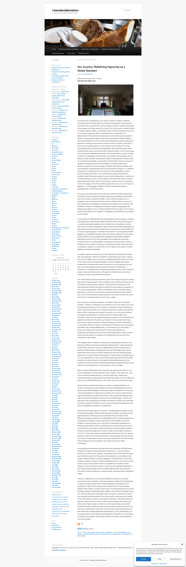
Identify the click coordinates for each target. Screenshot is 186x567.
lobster (60, 509)
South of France (57, 236)
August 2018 (55, 315)
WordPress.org (56, 529)
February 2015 (56, 368)
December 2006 (56, 456)
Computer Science (57, 152)
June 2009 (55, 426)
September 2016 (57, 342)
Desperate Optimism (58, 53)
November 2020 (56, 291)
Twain (57, 516)
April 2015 (55, 364)
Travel (54, 240)
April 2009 (55, 428)
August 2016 (55, 344)
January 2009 (56, 434)
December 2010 (56, 411)
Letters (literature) (57, 191)
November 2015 (56, 354)
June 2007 (55, 452)
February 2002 (56, 487)
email (64, 504)
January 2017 (56, 338)
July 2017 (55, 332)
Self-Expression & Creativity (60, 228)
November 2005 (56, 475)
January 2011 (56, 409)
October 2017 (56, 327)
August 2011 (55, 405)
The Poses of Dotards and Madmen (69, 49)
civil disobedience (122, 532)
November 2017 (56, 325)
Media (54, 197)
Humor (54, 183)
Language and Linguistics (60, 189)
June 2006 (55, 467)
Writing (54, 248)
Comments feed (56, 527)
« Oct (55, 273)
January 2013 (56, 389)
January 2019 (56, 307)
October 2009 (56, 420)
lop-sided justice (116, 534)
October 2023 (56, 280)
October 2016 (56, 340)
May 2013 (54, 387)
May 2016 (54, 348)
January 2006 (56, 473)
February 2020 (56, 299)
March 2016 (55, 350)
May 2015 (54, 362)
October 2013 (56, 381)
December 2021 (56, 282)
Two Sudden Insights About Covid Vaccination (58, 96)
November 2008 (56, 438)
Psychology (55, 222)
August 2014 (55, 377)
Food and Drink (56, 172)
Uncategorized (56, 242)
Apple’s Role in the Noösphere (90, 49)
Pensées (54, 209)
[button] (182, 544)
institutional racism (106, 534)
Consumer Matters (57, 154)
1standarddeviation (65, 10)
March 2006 (55, 469)
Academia (55, 140)
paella (53, 513)
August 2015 (55, 358)
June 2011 (55, 407)
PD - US (57, 513)
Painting (54, 207)
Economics (55, 164)
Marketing (55, 195)
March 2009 (55, 430)
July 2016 (55, 346)
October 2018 (56, 311)
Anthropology (56, 142)
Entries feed (55, 525)
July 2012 (55, 395)
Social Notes (55, 234)
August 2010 (55, 416)
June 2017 (55, 334)
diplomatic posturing (94, 534)
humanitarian (55, 506)
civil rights (85, 534)
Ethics (98, 532)
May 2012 (54, 399)
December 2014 (56, 372)
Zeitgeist (54, 250)
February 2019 (56, 305)
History (54, 181)
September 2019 (57, 301)
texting (54, 516)
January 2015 (56, 370)
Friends (54, 176)
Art (53, 144)
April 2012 (55, 401)
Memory (54, 203)
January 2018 (56, 321)
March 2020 (55, 297)
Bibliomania (55, 70)
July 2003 (55, 485)
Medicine (54, 199)
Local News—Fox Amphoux (60, 193)
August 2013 (55, 383)
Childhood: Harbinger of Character (111, 49)
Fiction (54, 170)
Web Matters (55, 246)
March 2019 (55, 303)
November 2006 (56, 458)
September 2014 (57, 375)
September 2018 (57, 313)
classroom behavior (63, 499)
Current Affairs (91, 532)
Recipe (54, 224)
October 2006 (56, 461)
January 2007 (56, 454)
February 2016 (56, 352)
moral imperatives (127, 534)
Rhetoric (54, 226)
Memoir (54, 201)
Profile (54, 217)
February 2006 (56, 471)
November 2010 (56, 413)
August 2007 (55, 448)
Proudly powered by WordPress (97, 560)
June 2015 (55, 360)
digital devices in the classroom (60, 502)
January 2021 (56, 289)
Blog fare (54, 146)
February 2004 (56, 483)
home (54, 49)
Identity (54, 185)
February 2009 (56, 432)
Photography (56, 213)
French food (55, 174)
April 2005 (55, 479)
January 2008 (56, 444)
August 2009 (55, 422)
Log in (54, 523)
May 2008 (54, 442)
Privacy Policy (163, 563)
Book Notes (55, 148)
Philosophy (55, 211)
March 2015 (55, 366)
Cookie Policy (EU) (83, 53)
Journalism (55, 187)
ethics (67, 504)
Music (54, 205)
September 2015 (57, 356)
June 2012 (55, 397)
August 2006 (55, 463)
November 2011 (56, 403)
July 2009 (55, 424)
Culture (85, 532)
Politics (102, 532)
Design (54, 162)
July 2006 (55, 465)
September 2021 (57, 284)
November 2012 (56, 393)
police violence (82, 536)
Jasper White (55, 509)
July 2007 (55, 450)
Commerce (55, 150)
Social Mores (108, 532)
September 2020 (57, 293)
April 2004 (55, 481)
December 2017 (56, 323)
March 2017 (55, 336)
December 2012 (56, 391)
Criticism (54, 156)
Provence (55, 219)
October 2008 (56, 440)
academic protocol (56, 494)
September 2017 (57, 330)
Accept (143, 559)
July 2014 (55, 379)
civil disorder (65, 497)
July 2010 (55, 418)
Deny (159, 559)
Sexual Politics (56, 230)
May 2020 (54, 295)
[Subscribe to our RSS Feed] (79, 524)
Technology (55, 238)
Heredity (54, 178)
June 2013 (55, 385)
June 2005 (55, 477)
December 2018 (56, 309)
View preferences (175, 559)
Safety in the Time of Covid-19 (61, 68)
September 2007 (57, 446)
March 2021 (55, 286)
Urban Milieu (56, 244)
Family (54, 168)
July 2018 (55, 317)
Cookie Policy (155, 563)
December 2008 (56, 436)
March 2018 (55, 319)
